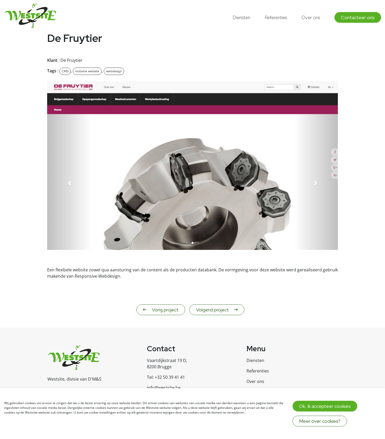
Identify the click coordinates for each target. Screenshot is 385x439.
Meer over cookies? (319, 421)
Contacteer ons (358, 17)
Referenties (276, 17)
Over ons (310, 17)
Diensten (241, 17)
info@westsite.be (163, 388)
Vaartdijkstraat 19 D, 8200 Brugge (167, 364)
